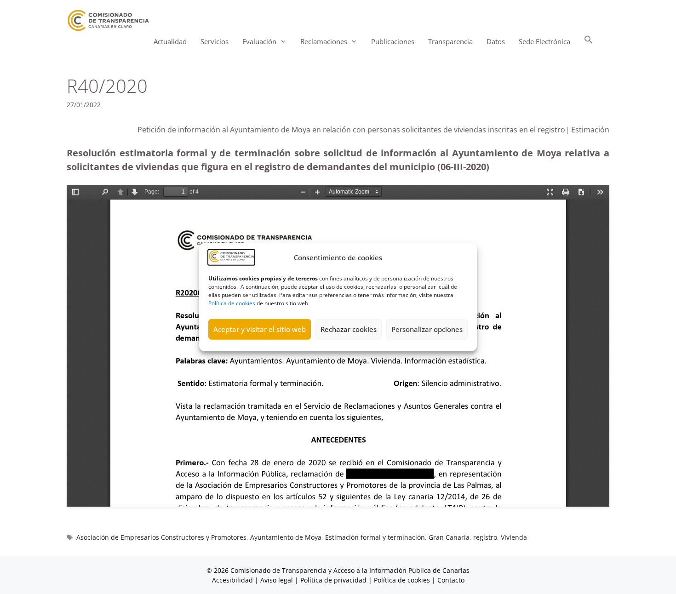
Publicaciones (392, 41)
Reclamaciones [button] (323, 41)
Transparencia (450, 41)
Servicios (215, 41)
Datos (496, 41)
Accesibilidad (233, 580)
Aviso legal (276, 580)
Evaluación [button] (259, 41)
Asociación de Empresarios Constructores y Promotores (161, 537)
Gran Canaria (449, 537)
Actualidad (170, 41)
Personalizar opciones (427, 329)
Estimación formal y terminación (375, 537)
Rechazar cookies (349, 329)
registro (485, 537)
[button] (588, 41)
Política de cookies (231, 303)
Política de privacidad (333, 580)
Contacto (450, 580)
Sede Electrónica (544, 41)
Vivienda (514, 537)
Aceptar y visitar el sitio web (259, 329)
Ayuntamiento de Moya (285, 537)
